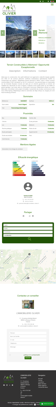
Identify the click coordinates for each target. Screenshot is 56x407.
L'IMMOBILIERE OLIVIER (28, 313)
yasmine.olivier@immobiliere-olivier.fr (29, 203)
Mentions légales (30, 402)
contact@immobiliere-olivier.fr (29, 326)
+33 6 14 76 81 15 (29, 201)
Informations (29, 70)
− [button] (1, 253)
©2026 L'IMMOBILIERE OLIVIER (15, 403)
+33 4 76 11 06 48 (28, 199)
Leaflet (54, 282)
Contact (43, 70)
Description (14, 70)
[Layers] (53, 251)
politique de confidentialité (32, 355)
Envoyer (28, 357)
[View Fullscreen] (2, 256)
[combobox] (28, 225)
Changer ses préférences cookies (23, 404)
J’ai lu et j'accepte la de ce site (28, 355)
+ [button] (1, 251)
